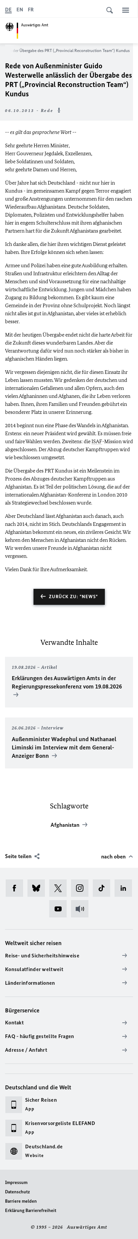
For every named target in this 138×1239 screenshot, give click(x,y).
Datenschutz (17, 1192)
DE (8, 9)
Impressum (16, 1182)
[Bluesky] (38, 888)
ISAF (96, 441)
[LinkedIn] (125, 888)
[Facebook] (16, 888)
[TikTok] (104, 888)
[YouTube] (60, 908)
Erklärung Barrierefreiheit (30, 1210)
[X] (60, 888)
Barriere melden (21, 1201)
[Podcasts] (82, 908)
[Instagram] (82, 888)
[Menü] (125, 10)
